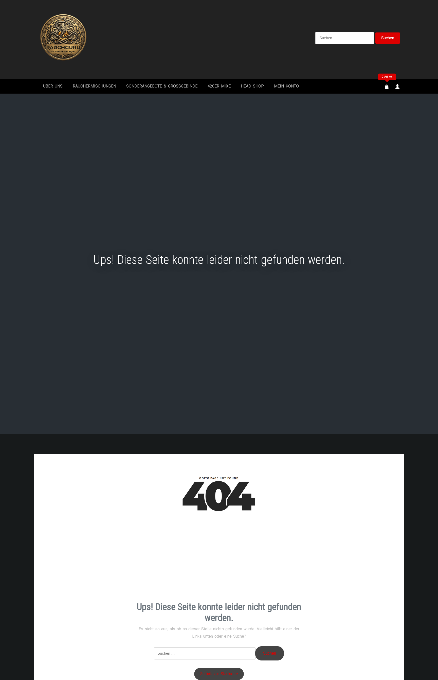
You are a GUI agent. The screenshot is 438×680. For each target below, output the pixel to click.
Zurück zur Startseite (219, 673)
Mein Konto (286, 86)
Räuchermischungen (94, 86)
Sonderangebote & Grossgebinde (161, 86)
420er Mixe (219, 86)
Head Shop (252, 86)
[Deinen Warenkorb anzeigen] (386, 87)
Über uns (53, 86)
